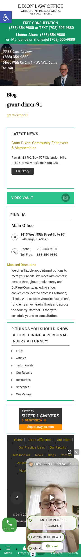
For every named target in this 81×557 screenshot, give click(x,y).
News (39, 455)
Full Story (22, 171)
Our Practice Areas (32, 447)
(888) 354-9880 (21, 28)
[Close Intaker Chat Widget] (76, 452)
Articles (21, 358)
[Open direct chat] (69, 452)
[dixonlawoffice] (40, 9)
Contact (66, 455)
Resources (23, 380)
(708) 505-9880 (62, 39)
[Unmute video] (52, 497)
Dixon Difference (39, 439)
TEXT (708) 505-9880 (56, 28)
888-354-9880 (47, 254)
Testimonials (25, 365)
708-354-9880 (47, 249)
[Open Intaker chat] (33, 554)
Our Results (24, 372)
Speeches (22, 387)
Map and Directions (21, 265)
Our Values (23, 394)
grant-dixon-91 (17, 115)
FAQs (19, 351)
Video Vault (22, 198)
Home (18, 439)
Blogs (52, 455)
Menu (8, 553)
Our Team (63, 439)
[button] (6, 17)
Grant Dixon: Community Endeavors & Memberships (39, 145)
